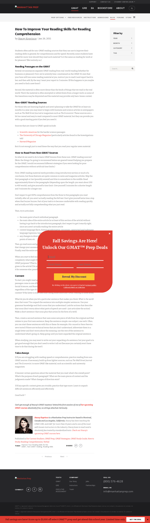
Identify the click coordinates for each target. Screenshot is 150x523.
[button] (75, 241)
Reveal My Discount (74, 276)
